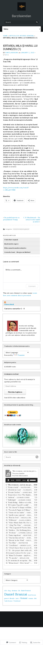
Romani (23, 598)
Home (5, 36)
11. (19, 510)
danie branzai (26, 591)
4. (19, 492)
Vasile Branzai (8, 601)
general (6, 598)
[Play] (8, 480)
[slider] (33, 480)
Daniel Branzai (15, 594)
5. (19, 495)
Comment (32, 286)
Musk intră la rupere (11, 244)
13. (19, 515)
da (19, 591)
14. (19, 518)
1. (19, 485)
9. (19, 505)
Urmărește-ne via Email (11, 374)
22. (19, 538)
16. (19, 523)
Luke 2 (17, 598)
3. (19, 490)
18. (19, 528)
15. (19, 520)
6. (17, 497)
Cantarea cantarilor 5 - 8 (14, 309)
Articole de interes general (21, 36)
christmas (14, 590)
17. (19, 525)
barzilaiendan (12, 52)
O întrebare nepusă (11, 239)
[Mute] (28, 480)
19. (19, 530)
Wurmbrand (16, 601)
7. (18, 500)
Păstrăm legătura (15, 392)
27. (19, 550)
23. (19, 540)
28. (19, 553)
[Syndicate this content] (21, 302)
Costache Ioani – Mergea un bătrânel (17, 252)
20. (19, 533)
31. (19, 560)
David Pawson (32, 595)
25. (19, 545)
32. (19, 563)
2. (19, 487)
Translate (21, 355)
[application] (21, 480)
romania (30, 598)
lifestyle (12, 598)
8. (19, 502)
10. (19, 507)
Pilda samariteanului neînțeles (15, 248)
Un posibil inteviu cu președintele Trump (11, 219)
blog (9, 590)
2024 (5, 590)
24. (17, 543)
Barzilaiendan (21, 16)
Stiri (35, 598)
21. (19, 535)
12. (19, 513)
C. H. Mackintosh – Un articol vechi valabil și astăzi (31, 220)
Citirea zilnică (9, 304)
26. (19, 548)
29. (19, 555)
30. (17, 558)
